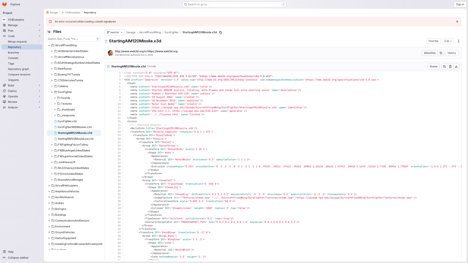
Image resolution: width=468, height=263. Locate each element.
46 (119, 228)
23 (119, 149)
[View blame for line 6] (108, 90)
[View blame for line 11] (108, 107)
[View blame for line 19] (108, 135)
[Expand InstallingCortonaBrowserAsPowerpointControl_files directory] (49, 244)
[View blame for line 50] (108, 243)
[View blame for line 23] (108, 149)
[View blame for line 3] (108, 79)
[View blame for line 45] (108, 225)
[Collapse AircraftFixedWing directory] (49, 45)
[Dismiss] (457, 21)
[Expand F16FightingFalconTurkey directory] (52, 144)
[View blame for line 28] (108, 166)
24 (119, 152)
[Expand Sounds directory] (55, 98)
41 (119, 211)
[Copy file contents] (444, 66)
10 (119, 104)
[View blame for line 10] (108, 104)
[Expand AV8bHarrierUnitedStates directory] (52, 51)
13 (119, 114)
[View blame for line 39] (108, 204)
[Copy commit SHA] (441, 53)
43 (119, 218)
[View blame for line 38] (108, 201)
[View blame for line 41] (108, 211)
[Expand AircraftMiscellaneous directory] (52, 57)
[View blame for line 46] (108, 229)
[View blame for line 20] (108, 138)
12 (119, 111)
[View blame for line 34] (108, 187)
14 (119, 117)
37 (119, 197)
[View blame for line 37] (108, 197)
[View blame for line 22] (108, 145)
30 (119, 173)
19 (119, 135)
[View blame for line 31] (108, 177)
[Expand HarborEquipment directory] (49, 238)
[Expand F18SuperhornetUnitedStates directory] (52, 156)
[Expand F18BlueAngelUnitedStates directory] (52, 150)
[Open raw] (450, 66)
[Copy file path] (220, 32)
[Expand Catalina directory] (52, 86)
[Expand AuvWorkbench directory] (49, 197)
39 (119, 204)
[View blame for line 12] (108, 111)
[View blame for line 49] (108, 239)
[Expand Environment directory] (49, 226)
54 (119, 256)
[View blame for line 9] (108, 100)
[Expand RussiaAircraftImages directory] (52, 180)
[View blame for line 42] (108, 215)
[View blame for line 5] (108, 86)
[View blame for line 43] (108, 218)
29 (119, 169)
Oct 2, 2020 (147, 55)
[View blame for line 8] (108, 97)
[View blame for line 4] (108, 83)
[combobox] (73, 39)
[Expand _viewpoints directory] (55, 115)
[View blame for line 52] (108, 249)
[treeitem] (74, 45)
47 (119, 232)
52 (119, 249)
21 (119, 142)
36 (119, 194)
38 (119, 201)
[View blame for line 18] (108, 132)
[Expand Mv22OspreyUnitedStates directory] (52, 168)
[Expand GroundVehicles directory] (49, 232)
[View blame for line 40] (108, 208)
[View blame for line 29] (108, 170)
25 (119, 156)
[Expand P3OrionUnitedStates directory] (52, 174)
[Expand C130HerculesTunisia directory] (52, 80)
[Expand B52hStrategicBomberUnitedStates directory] (52, 63)
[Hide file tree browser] (49, 32)
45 (119, 225)
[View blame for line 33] (108, 184)
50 (119, 242)
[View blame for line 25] (108, 156)
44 (119, 222)
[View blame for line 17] (108, 128)
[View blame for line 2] (108, 76)
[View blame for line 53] (108, 253)
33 (119, 183)
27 (119, 163)
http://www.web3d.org (129, 51)
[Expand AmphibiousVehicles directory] (49, 191)
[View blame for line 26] (108, 159)
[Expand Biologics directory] (49, 209)
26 (119, 159)
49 (119, 239)
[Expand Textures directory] (55, 104)
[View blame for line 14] (108, 118)
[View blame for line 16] (108, 125)
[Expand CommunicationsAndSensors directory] (49, 220)
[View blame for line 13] (108, 114)
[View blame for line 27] (108, 163)
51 (119, 246)
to (146, 51)
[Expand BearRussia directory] (52, 68)
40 (119, 208)
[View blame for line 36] (108, 194)
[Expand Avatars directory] (49, 203)
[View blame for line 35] (108, 191)
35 (119, 190)
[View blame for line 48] (108, 236)
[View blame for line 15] (108, 121)
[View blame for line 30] (108, 173)
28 (119, 166)
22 (119, 145)
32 (119, 180)
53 (119, 253)
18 (119, 131)
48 (119, 235)
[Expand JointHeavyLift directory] (52, 162)
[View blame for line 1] (108, 73)
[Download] (456, 66)
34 (119, 187)
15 (119, 121)
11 (119, 107)
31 (119, 176)
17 (119, 128)
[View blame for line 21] (108, 142)
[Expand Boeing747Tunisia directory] (52, 74)
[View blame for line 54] (108, 256)
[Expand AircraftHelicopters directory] (49, 185)
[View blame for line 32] (108, 180)
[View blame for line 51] (108, 246)
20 (119, 138)
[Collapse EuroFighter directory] (52, 92)
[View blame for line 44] (108, 222)
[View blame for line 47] (108, 232)
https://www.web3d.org (162, 51)
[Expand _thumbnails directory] (55, 109)
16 (119, 124)
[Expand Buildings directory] (49, 215)
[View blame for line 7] (108, 93)
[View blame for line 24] (108, 152)
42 (119, 215)
